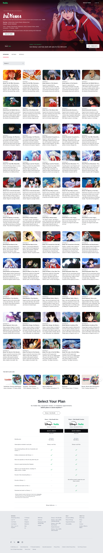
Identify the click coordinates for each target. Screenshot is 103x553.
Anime (37, 26)
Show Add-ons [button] (50, 505)
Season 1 (6, 63)
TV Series (11, 28)
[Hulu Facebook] (12, 542)
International (14, 26)
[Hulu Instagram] (22, 542)
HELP (67, 515)
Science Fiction (31, 26)
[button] (6, 54)
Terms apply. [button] (39, 494)
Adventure (20, 26)
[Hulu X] (15, 542)
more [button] (43, 19)
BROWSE (13, 515)
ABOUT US (81, 515)
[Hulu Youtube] (19, 542)
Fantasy (8, 26)
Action (25, 26)
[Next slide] (100, 379)
